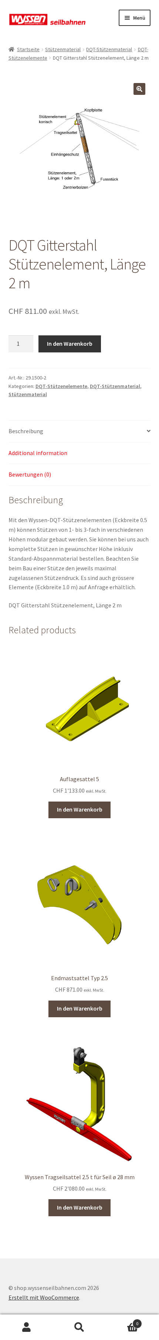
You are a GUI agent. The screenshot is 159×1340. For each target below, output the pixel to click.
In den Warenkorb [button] (79, 809)
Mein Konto (26, 1327)
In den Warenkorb (69, 343)
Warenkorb (122, 1321)
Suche (79, 1327)
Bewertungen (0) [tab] (30, 474)
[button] (139, 89)
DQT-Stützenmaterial (109, 49)
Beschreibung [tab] (26, 431)
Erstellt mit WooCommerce (44, 1297)
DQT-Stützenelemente (61, 386)
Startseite (28, 49)
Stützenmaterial (63, 49)
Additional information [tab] (38, 453)
